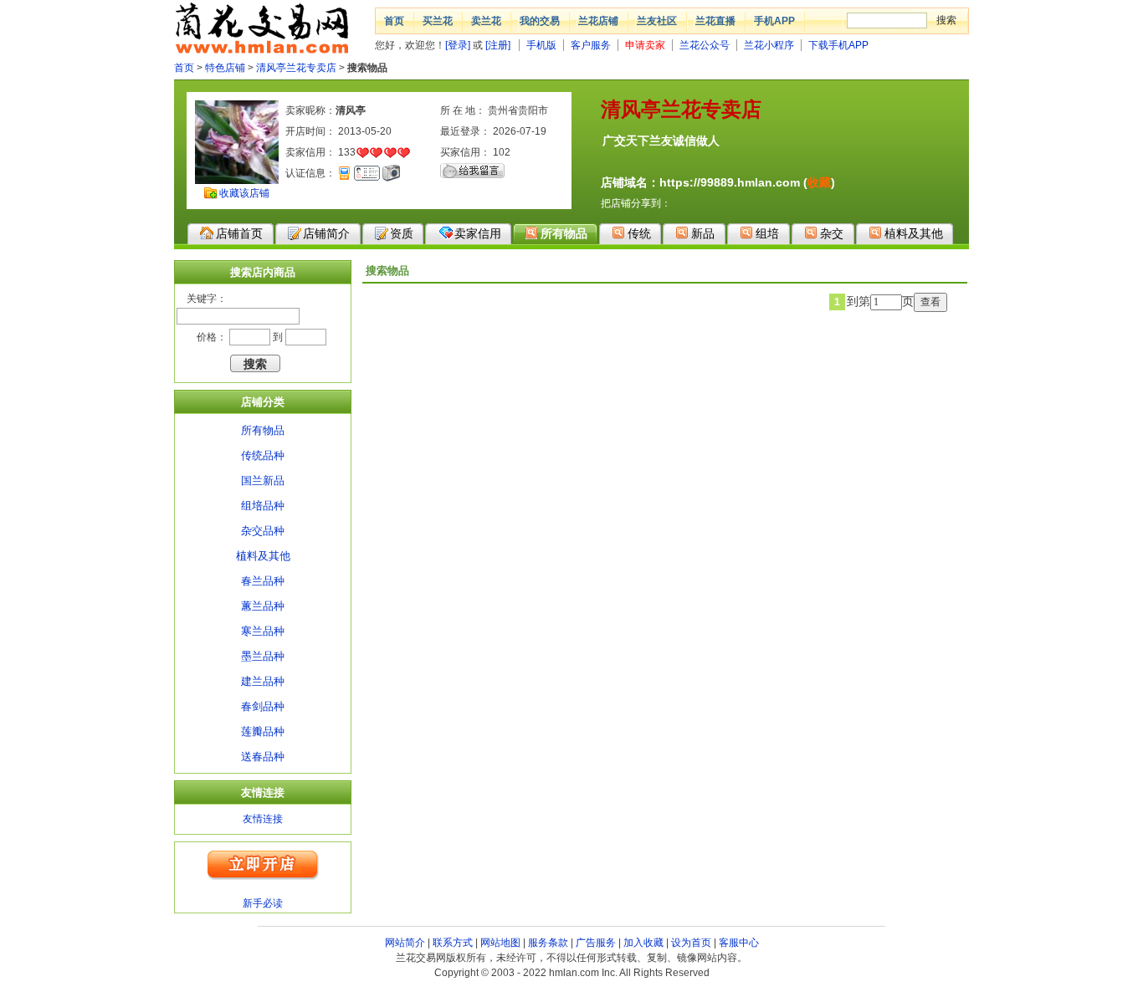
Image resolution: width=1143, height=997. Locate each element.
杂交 (831, 233)
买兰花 (438, 21)
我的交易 (540, 21)
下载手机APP (838, 45)
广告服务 (596, 942)
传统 (639, 233)
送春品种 (262, 756)
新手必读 (263, 903)
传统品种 (262, 455)
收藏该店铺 (244, 193)
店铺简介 (326, 233)
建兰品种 (262, 681)
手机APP (774, 21)
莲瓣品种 (262, 731)
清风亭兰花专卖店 (296, 68)
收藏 (819, 182)
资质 (401, 233)
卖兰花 (486, 21)
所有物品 (564, 233)
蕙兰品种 (262, 606)
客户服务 (591, 45)
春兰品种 (262, 581)
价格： (212, 337)
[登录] (457, 45)
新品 (703, 233)
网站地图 (500, 942)
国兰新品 (262, 480)
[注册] (497, 45)
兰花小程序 (769, 45)
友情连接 (263, 819)
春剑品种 (262, 706)
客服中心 (739, 942)
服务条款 (548, 942)
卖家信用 (477, 233)
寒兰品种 (262, 631)
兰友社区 (657, 21)
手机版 (541, 45)
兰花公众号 (704, 45)
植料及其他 (913, 233)
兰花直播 (715, 21)
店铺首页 (239, 233)
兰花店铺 (598, 21)
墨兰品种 (262, 656)
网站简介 (405, 942)
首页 (394, 21)
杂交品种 (262, 530)
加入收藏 (643, 942)
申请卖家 (645, 45)
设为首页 (691, 942)
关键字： (207, 298)
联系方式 (453, 942)
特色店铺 (225, 68)
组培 (767, 233)
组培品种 (262, 505)
